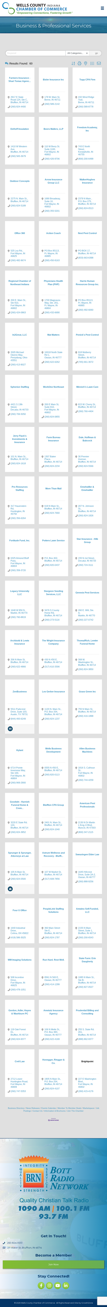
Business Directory (16, 1108)
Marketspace (88, 1108)
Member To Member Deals (69, 1108)
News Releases (33, 1108)
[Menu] (102, 8)
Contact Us (37, 1111)
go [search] (96, 53)
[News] (10, 730)
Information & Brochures (54, 1111)
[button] (6, 63)
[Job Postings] (10, 890)
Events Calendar (48, 1108)
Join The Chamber (75, 1111)
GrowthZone (87, 1303)
